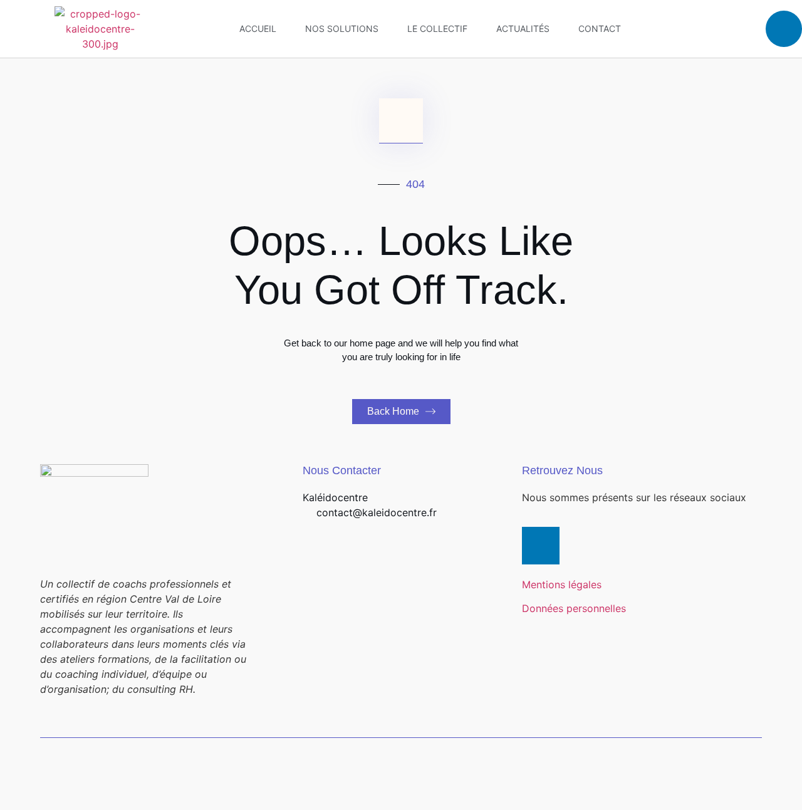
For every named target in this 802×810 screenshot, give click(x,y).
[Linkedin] (784, 29)
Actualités (522, 28)
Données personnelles (574, 608)
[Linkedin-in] (541, 545)
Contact (599, 28)
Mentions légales (562, 584)
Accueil (257, 28)
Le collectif (437, 28)
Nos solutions (341, 28)
